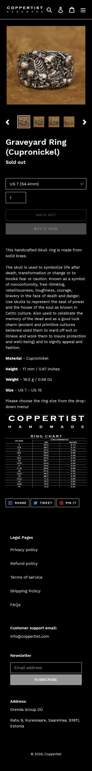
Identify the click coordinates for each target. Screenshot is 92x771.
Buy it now (46, 229)
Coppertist (52, 754)
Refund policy (24, 563)
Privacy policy (24, 549)
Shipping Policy (25, 591)
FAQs (15, 604)
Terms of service (26, 577)
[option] (23, 121)
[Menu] (83, 9)
